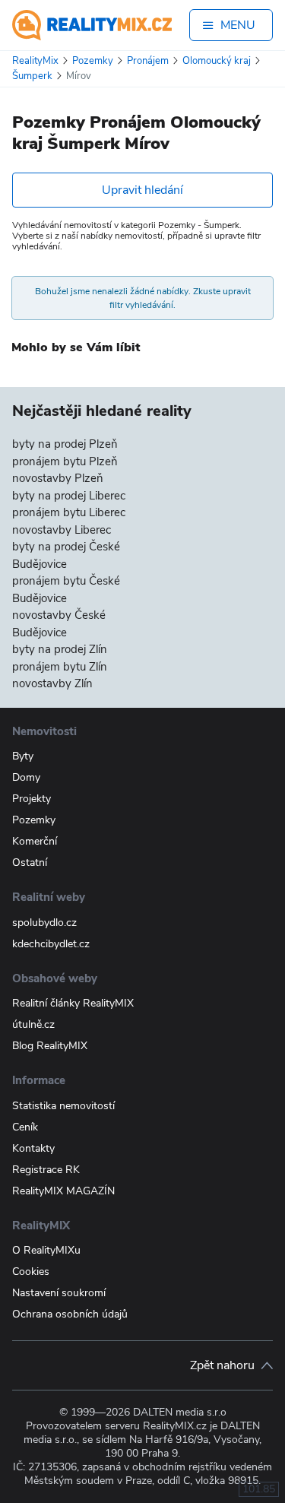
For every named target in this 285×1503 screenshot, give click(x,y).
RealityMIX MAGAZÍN (63, 1191)
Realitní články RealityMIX (73, 1003)
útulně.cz (33, 1024)
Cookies (30, 1271)
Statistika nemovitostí (63, 1106)
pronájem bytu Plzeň (65, 461)
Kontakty (33, 1148)
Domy (26, 777)
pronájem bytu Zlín (59, 666)
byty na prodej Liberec (68, 495)
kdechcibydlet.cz (51, 944)
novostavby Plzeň (57, 478)
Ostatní (29, 862)
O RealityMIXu (46, 1250)
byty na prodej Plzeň (65, 444)
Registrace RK (46, 1169)
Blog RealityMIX (49, 1045)
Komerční (34, 841)
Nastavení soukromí (59, 1293)
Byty (22, 756)
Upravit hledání (142, 190)
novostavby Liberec (61, 529)
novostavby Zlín (52, 683)
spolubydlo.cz (44, 922)
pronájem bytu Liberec (68, 512)
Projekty (31, 798)
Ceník (25, 1127)
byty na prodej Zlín (59, 649)
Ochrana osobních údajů (70, 1314)
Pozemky (33, 820)
